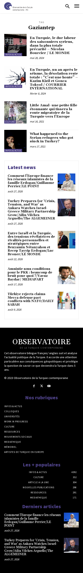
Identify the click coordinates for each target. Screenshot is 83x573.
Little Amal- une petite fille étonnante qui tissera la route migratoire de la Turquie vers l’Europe (53, 111)
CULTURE (10, 122)
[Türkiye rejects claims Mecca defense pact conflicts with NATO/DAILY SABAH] (66, 300)
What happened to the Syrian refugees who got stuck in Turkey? (51, 137)
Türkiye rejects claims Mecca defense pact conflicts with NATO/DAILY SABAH (31, 299)
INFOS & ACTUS (13, 54)
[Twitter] (41, 386)
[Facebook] (34, 386)
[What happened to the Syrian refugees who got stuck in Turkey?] (15, 141)
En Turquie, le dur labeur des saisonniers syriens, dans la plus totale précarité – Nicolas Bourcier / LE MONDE (53, 45)
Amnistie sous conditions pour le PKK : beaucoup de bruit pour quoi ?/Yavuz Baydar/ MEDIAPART (30, 274)
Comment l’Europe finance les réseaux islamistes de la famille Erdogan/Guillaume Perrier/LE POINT (31, 181)
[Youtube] (49, 386)
